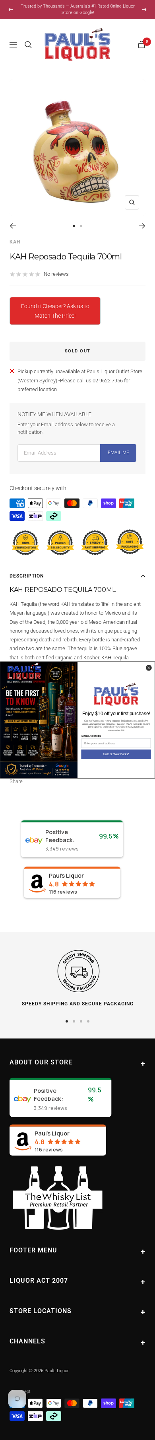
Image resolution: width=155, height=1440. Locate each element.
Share (16, 781)
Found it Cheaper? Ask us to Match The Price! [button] (55, 311)
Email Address (91, 736)
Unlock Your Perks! (116, 754)
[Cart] (141, 44)
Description (27, 576)
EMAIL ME (118, 452)
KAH (15, 242)
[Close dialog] (149, 668)
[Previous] (13, 226)
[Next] (142, 226)
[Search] (28, 44)
